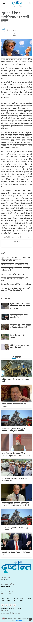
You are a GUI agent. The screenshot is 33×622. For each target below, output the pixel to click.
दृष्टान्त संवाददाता (11, 30)
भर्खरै (3, 253)
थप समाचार (16, 357)
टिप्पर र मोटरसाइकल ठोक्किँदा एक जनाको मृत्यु (16, 284)
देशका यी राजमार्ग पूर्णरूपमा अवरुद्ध (12, 274)
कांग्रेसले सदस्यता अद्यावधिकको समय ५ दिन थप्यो (14, 279)
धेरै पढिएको (6, 298)
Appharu (19, 620)
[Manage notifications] (3, 618)
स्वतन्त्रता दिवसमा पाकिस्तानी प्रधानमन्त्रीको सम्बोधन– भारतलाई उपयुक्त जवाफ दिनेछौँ (15, 504)
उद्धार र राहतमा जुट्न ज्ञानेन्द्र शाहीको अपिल (14, 264)
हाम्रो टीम (3, 599)
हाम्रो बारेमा (8, 599)
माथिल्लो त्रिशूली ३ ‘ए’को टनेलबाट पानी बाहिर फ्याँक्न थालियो (15, 269)
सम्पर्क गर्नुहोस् (21, 599)
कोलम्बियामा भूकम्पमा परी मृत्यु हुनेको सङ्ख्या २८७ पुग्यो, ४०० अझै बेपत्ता (14, 429)
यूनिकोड (29, 598)
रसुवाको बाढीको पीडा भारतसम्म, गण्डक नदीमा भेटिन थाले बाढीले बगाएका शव (15, 259)
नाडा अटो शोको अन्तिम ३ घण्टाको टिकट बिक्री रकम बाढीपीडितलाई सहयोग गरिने (15, 289)
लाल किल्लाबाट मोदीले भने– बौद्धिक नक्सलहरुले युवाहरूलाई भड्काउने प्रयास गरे (16, 454)
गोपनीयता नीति (15, 599)
